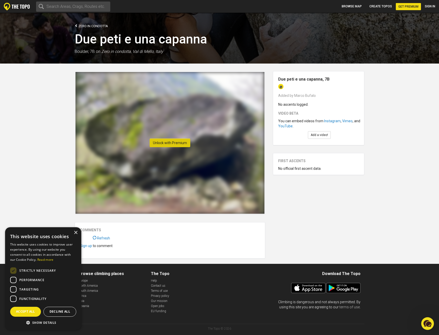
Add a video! (319, 135)
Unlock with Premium (170, 143)
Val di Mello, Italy (148, 51)
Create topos (380, 6)
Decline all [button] (60, 311)
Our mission (159, 301)
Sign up (86, 246)
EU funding (158, 311)
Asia (81, 301)
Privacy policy (160, 296)
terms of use (349, 307)
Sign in (430, 6)
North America (88, 285)
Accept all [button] (25, 311)
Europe (83, 280)
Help (154, 280)
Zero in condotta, (116, 51)
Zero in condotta (93, 26)
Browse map (352, 6)
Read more (45, 259)
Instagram (332, 121)
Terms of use (159, 291)
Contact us (158, 285)
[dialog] (43, 278)
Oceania (84, 306)
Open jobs (157, 306)
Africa (82, 296)
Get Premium (408, 6)
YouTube (285, 126)
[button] (43, 322)
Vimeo (347, 121)
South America (88, 291)
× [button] (75, 233)
